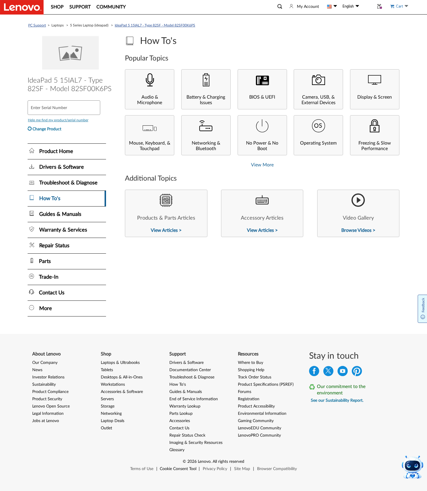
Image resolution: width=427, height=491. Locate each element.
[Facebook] (314, 372)
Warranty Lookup (184, 406)
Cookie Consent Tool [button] (178, 469)
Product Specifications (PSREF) (266, 385)
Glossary (176, 450)
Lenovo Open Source (51, 406)
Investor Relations (48, 377)
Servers (107, 399)
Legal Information (48, 414)
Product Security (47, 399)
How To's (177, 385)
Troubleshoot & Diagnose (191, 377)
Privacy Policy (215, 469)
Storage (107, 406)
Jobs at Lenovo (45, 421)
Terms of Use (141, 469)
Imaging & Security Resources (196, 443)
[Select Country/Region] (332, 6)
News (37, 370)
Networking (111, 414)
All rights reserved (228, 462)
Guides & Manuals (185, 392)
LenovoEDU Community (259, 428)
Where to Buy (250, 363)
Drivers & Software (186, 363)
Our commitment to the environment (341, 389)
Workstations (113, 385)
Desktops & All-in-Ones (122, 377)
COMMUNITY (111, 7)
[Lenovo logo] (22, 7)
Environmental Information (262, 414)
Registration (248, 399)
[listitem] (166, 213)
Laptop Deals (112, 421)
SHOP (57, 7)
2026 (192, 462)
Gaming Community (256, 421)
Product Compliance (50, 392)
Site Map (242, 469)
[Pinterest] (357, 372)
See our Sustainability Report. (337, 401)
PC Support (37, 25)
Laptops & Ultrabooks (120, 363)
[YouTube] (343, 372)
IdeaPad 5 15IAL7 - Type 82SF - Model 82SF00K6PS (155, 25)
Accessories (179, 421)
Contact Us (179, 428)
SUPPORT (80, 7)
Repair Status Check (187, 435)
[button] (279, 6)
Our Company (45, 363)
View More (262, 165)
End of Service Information (193, 399)
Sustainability (44, 385)
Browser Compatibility (277, 469)
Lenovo (204, 462)
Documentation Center (190, 370)
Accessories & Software (122, 392)
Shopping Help (251, 370)
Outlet (106, 428)
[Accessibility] (366, 6)
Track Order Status (254, 377)
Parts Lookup (181, 414)
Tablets (107, 370)
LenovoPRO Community (259, 435)
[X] (328, 372)
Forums (244, 392)
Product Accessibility (256, 406)
